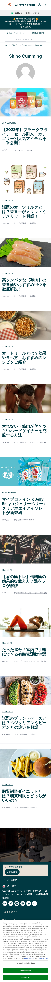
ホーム (7, 45)
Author (24, 45)
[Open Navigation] (5, 5)
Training (7, 570)
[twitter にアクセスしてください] (28, 903)
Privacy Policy (29, 958)
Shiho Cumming (35, 45)
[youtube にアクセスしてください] (22, 903)
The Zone (16, 45)
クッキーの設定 (10, 880)
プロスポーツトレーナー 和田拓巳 (33, 442)
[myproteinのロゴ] (25, 5)
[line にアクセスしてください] (16, 903)
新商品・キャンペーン (15, 33)
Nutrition (7, 200)
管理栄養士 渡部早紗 (28, 223)
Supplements (38, 33)
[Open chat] (34, 903)
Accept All (25, 977)
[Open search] (10, 5)
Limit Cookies (25, 970)
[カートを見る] (46, 5)
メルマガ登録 (12, 872)
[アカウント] (40, 5)
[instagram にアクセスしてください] (4, 903)
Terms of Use (43, 958)
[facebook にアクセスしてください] (10, 903)
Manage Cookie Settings (25, 963)
